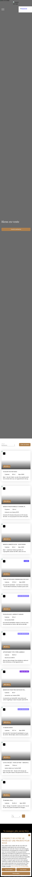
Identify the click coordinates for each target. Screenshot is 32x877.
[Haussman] (25, 9)
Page (12, 815)
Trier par (3, 443)
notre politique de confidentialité (19, 866)
